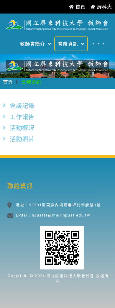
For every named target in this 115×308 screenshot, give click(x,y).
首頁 (8, 81)
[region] (57, 66)
